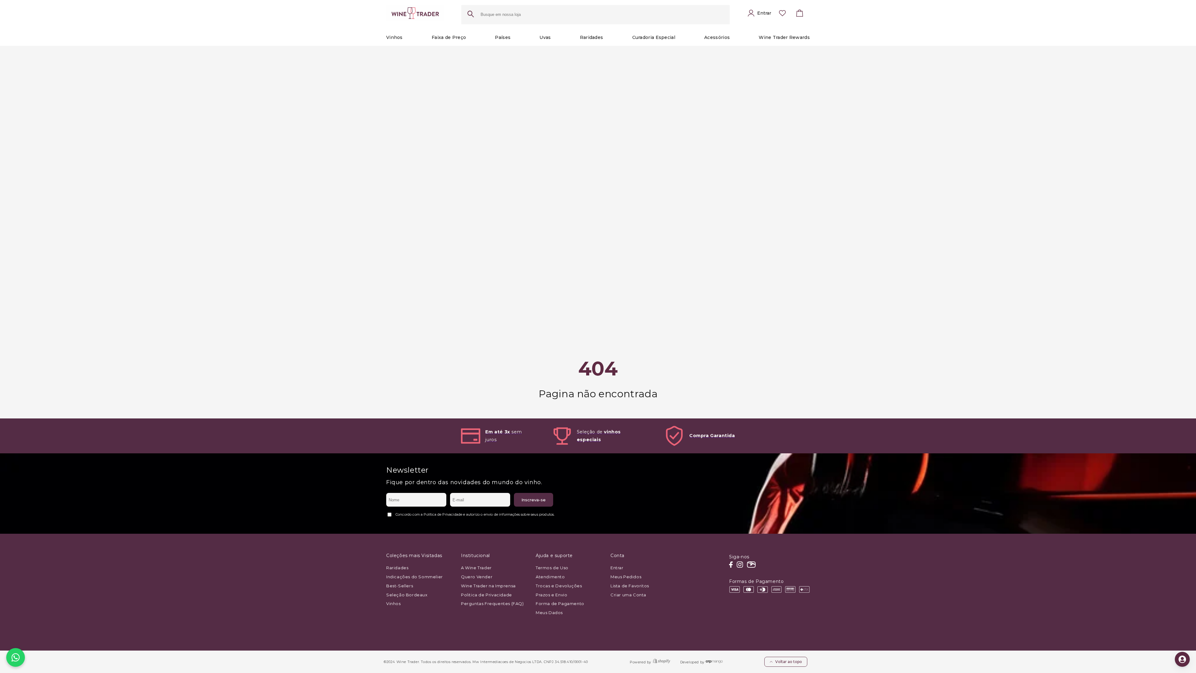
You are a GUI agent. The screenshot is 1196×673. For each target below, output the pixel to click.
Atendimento (550, 576)
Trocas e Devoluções (559, 585)
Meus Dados (549, 612)
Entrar (617, 567)
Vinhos (393, 603)
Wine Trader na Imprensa (488, 585)
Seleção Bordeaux (407, 594)
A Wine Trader (476, 567)
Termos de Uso (552, 567)
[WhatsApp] (15, 657)
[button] (800, 14)
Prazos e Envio (551, 594)
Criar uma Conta (628, 594)
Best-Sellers (399, 585)
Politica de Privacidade (486, 594)
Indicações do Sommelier (414, 576)
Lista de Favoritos (629, 585)
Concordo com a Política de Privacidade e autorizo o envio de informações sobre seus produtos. (475, 514)
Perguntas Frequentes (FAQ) (492, 603)
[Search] (470, 14)
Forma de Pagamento (560, 603)
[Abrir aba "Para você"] (1182, 659)
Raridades (397, 567)
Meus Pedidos (625, 576)
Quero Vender (476, 576)
